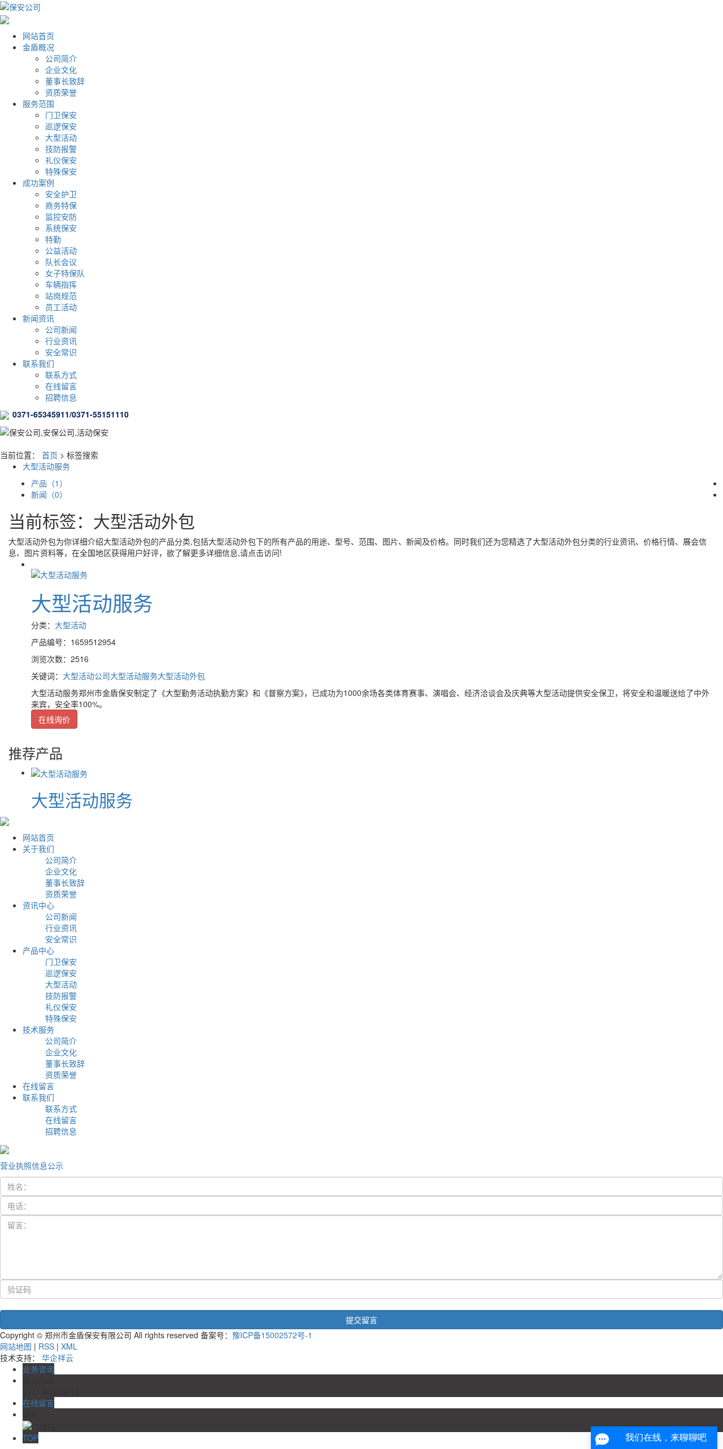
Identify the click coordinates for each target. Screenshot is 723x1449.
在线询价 (54, 719)
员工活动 (61, 306)
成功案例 (38, 182)
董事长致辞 (65, 80)
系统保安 (61, 227)
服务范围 (38, 103)
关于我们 (38, 848)
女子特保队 (65, 273)
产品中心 (38, 950)
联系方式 (61, 374)
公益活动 (61, 250)
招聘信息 (61, 397)
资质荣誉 (61, 92)
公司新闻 (61, 329)
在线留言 (61, 385)
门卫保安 (61, 114)
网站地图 (16, 1346)
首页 (50, 454)
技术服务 (38, 1029)
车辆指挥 (61, 284)
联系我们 (38, 363)
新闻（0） (49, 494)
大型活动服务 (46, 466)
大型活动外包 (181, 675)
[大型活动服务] (59, 572)
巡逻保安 (61, 126)
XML (69, 1346)
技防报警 (61, 148)
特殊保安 (61, 171)
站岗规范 (61, 295)
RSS (46, 1346)
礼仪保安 (61, 160)
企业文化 (61, 69)
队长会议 (61, 261)
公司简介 (61, 58)
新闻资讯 (38, 318)
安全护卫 (61, 193)
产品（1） (49, 483)
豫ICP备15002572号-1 (272, 1335)
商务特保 (61, 205)
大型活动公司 (86, 675)
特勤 (53, 239)
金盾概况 (38, 47)
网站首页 (38, 35)
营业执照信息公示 (31, 1165)
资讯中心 (38, 905)
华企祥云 (57, 1357)
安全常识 (61, 352)
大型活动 (61, 137)
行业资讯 (61, 340)
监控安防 (61, 216)
